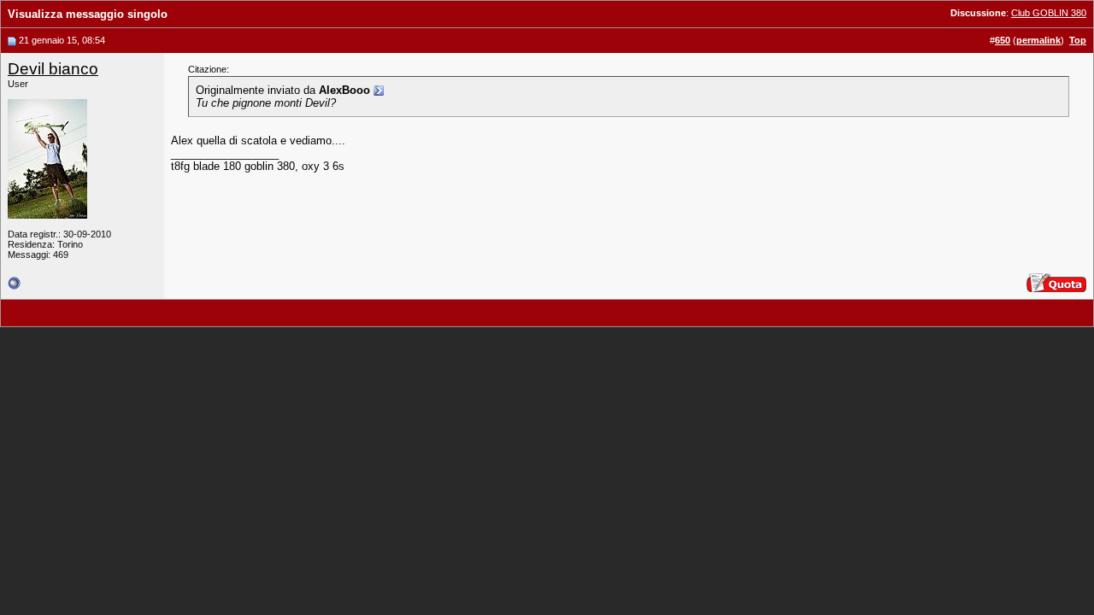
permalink (1038, 40)
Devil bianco (53, 69)
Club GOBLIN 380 (1048, 13)
